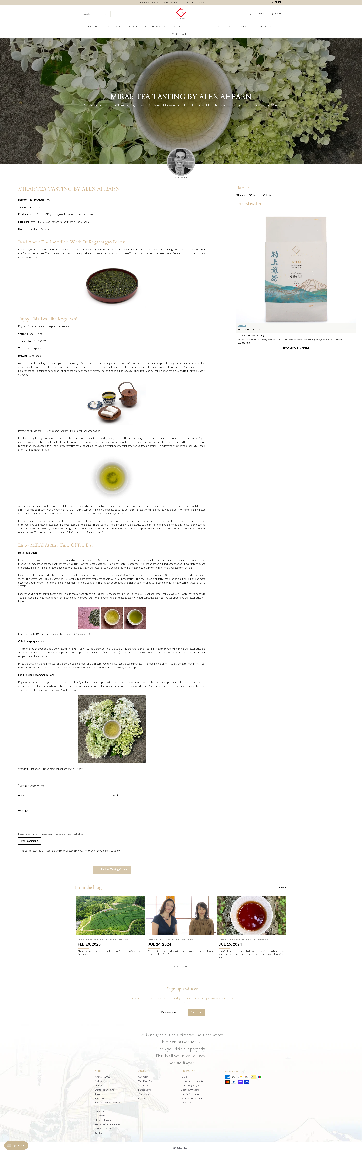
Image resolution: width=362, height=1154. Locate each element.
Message (23, 810)
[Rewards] (16, 1145)
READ (204, 26)
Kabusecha (100, 1098)
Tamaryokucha (101, 1111)
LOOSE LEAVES (112, 26)
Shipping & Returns (190, 1094)
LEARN (240, 26)
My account (186, 1102)
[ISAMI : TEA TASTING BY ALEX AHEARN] (110, 915)
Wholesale (143, 1085)
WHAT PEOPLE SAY (263, 26)
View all (283, 887)
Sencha (98, 1085)
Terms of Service (104, 850)
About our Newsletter (191, 1098)
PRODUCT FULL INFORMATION (296, 348)
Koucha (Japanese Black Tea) (108, 1102)
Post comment (29, 840)
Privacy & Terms (145, 1094)
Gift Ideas (99, 1133)
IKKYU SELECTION (182, 26)
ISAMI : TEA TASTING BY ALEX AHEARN (103, 939)
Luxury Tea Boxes (103, 1128)
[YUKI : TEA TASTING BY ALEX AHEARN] (251, 915)
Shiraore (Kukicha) (103, 1120)
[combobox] (96, 14)
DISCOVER (222, 26)
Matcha (98, 1081)
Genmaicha (100, 1115)
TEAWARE (158, 26)
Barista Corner (145, 1089)
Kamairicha (100, 1094)
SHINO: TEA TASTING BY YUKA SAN (170, 939)
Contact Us (143, 1098)
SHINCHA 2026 (137, 26)
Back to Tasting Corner (113, 869)
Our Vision (143, 1076)
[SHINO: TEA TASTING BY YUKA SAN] (181, 915)
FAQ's (184, 1076)
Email (115, 795)
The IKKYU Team (146, 1081)
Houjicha (99, 1107)
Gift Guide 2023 (102, 1076)
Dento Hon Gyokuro (104, 1089)
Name (21, 795)
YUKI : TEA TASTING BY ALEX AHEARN (244, 939)
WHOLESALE (180, 34)
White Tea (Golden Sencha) (107, 1124)
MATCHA (93, 26)
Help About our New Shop (193, 1081)
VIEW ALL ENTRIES (181, 966)
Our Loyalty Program (191, 1085)
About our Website (190, 1089)
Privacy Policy (82, 850)
